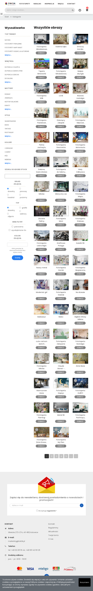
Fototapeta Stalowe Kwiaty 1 (80, 221)
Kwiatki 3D (80, 243)
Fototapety (24, 4)
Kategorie (17, 17)
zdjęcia (11, 216)
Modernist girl (41, 292)
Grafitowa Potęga (61, 244)
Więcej (61, 4)
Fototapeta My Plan (61, 440)
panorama (18, 226)
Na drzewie (80, 292)
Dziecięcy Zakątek (61, 121)
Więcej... (8, 55)
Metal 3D (61, 415)
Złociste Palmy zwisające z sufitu (41, 222)
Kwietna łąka (61, 46)
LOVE (61, 95)
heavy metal (41, 267)
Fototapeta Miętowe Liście (80, 123)
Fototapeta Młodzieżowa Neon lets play (61, 73)
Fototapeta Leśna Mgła (41, 244)
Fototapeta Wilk (41, 96)
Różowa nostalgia (80, 96)
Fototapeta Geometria (61, 146)
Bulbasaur (42, 317)
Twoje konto (53, 535)
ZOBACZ (41, 53)
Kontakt (71, 4)
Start (7, 17)
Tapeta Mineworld (41, 72)
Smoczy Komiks (80, 47)
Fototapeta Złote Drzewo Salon (41, 442)
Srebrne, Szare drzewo (41, 170)
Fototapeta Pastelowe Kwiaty (41, 123)
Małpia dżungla (80, 72)
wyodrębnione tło (18, 230)
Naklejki (37, 4)
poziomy (23, 197)
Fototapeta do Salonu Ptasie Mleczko (61, 173)
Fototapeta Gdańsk (61, 293)
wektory (23, 214)
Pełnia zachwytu (42, 146)
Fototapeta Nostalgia (80, 342)
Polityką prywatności (66, 582)
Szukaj (17, 257)
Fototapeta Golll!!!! (80, 391)
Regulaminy (53, 528)
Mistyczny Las (61, 194)
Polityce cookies (37, 582)
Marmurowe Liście (42, 391)
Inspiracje (49, 4)
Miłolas (41, 194)
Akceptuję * (47, 511)
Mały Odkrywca (80, 170)
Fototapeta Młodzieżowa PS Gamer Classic (41, 50)
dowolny (11, 191)
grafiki (24, 208)
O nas (50, 539)
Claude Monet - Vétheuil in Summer (61, 370)
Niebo (61, 317)
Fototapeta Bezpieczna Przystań (80, 270)
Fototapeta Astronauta (80, 146)
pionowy (23, 191)
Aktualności (53, 531)
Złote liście (80, 366)
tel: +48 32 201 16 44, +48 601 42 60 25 (24, 550)
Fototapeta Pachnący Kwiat (80, 417)
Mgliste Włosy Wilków (80, 318)
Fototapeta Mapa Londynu (80, 196)
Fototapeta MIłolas (41, 367)
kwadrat (11, 197)
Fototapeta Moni (61, 219)
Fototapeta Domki (61, 268)
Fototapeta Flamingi (41, 416)
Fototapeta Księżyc (61, 391)
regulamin (51, 511)
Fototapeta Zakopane (61, 342)
